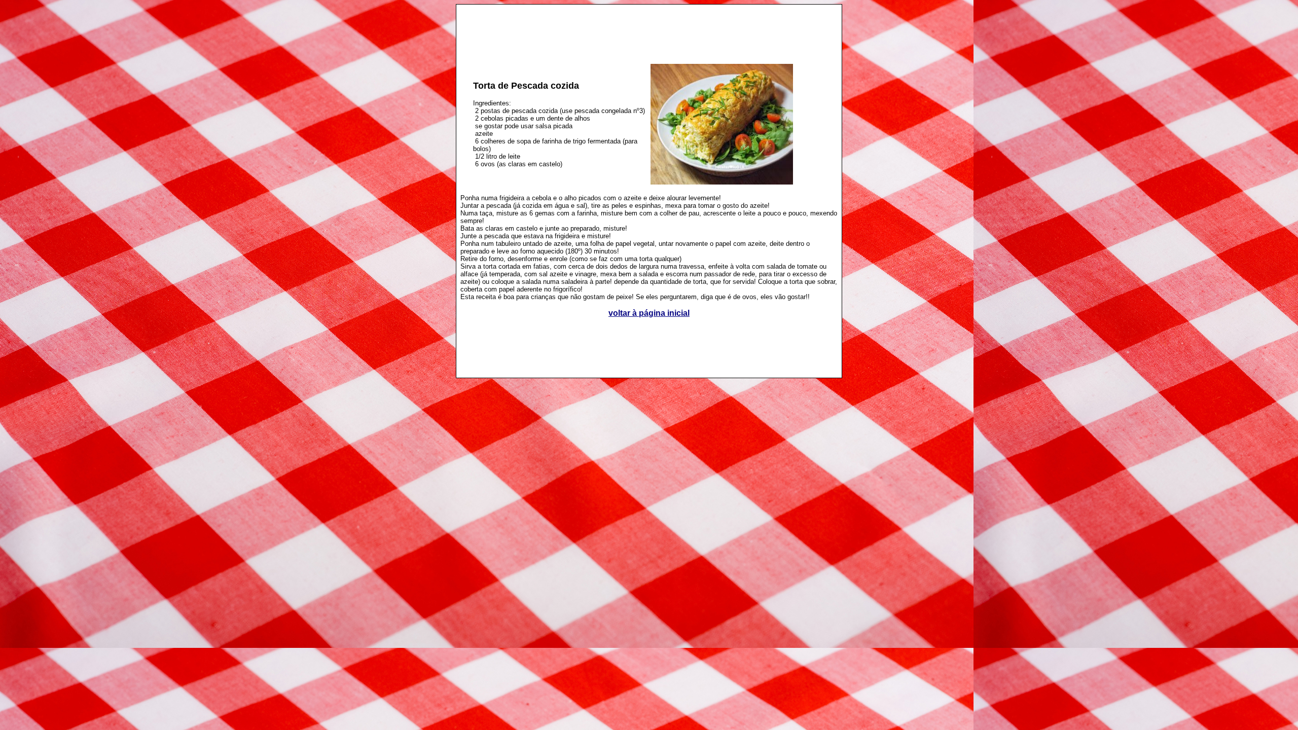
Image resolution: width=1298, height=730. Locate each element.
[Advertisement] (649, 28)
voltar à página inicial (649, 313)
